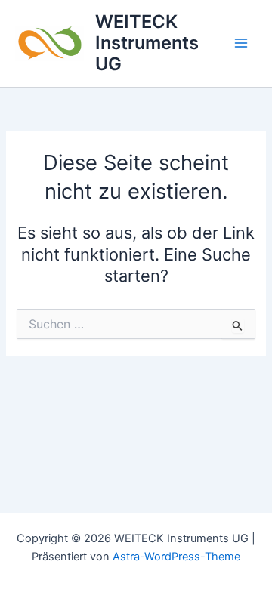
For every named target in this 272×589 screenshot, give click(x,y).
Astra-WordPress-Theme (176, 556)
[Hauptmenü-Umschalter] (241, 43)
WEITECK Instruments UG (147, 43)
